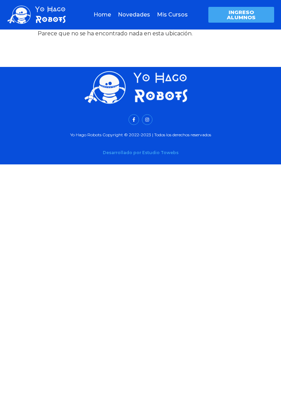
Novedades (134, 14)
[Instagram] (147, 119)
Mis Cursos (172, 14)
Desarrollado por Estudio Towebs (141, 152)
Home (102, 14)
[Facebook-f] (134, 119)
